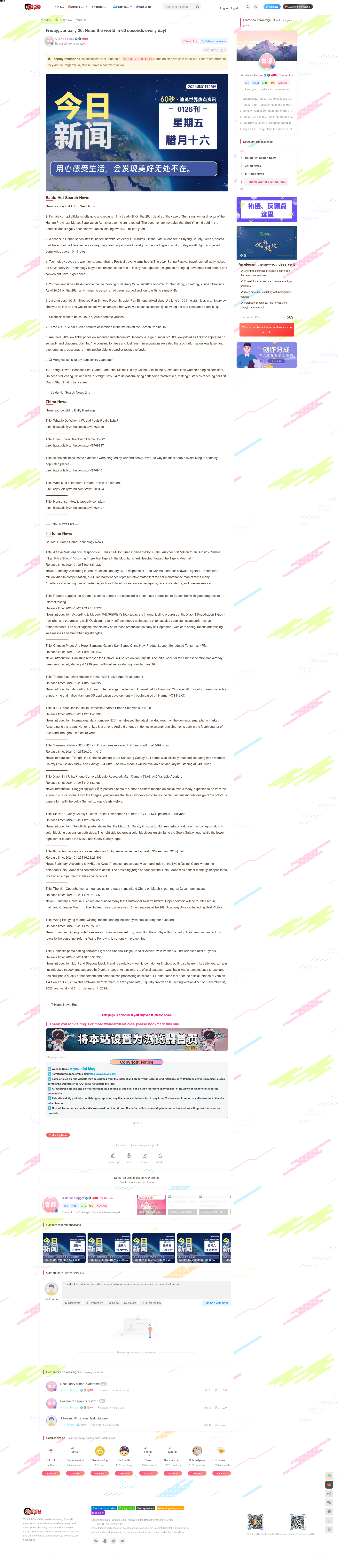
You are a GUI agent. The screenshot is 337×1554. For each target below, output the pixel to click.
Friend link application (104, 1508)
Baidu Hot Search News (260, 158)
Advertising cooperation (170, 1508)
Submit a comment (216, 1303)
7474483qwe (68, 1424)
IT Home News (254, 174)
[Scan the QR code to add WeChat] (329, 1502)
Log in (224, 8)
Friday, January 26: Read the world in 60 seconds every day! (106, 30)
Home (47, 19)
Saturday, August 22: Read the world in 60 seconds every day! (269, 123)
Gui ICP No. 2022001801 (110, 1523)
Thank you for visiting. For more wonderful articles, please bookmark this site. (268, 182)
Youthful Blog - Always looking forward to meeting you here (143, 1519)
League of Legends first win (82, 1401)
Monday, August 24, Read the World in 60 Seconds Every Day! (269, 111)
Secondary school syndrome (83, 1383)
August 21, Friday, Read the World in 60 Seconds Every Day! (269, 129)
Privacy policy (126, 1508)
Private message (215, 41)
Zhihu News (253, 166)
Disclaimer (98, 1512)
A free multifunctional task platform (84, 1418)
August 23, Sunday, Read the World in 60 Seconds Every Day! (269, 117)
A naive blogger (64, 39)
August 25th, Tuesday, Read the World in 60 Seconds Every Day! (269, 105)
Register (235, 8)
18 (84, 1205)
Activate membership (299, 6)
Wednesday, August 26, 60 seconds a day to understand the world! (269, 98)
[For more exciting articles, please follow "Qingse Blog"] (137, 1039)
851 (76, 1205)
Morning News (63, 19)
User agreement (145, 1508)
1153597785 (90, 1083)
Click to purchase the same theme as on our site (267, 329)
